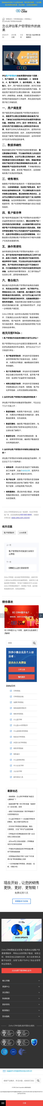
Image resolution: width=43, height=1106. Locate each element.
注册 (24, 1103)
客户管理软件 (11, 76)
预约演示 (21, 677)
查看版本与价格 (21, 901)
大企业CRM (18, 771)
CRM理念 (27, 19)
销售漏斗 (17, 754)
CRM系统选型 (18, 19)
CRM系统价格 (19, 696)
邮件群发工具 (18, 777)
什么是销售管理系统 (21, 731)
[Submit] (38, 1080)
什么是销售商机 (19, 760)
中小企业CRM (19, 765)
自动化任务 (25, 470)
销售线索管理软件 (20, 708)
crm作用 (22, 533)
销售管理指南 (18, 748)
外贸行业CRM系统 (20, 742)
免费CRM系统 (19, 702)
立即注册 (21, 669)
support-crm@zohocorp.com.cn (19, 1071)
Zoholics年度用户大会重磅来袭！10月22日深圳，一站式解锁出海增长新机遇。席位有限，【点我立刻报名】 (21, 3)
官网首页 (9, 19)
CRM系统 (17, 691)
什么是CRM (18, 719)
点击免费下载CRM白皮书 (21, 970)
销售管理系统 (18, 714)
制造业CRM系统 (19, 737)
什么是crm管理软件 (21, 725)
